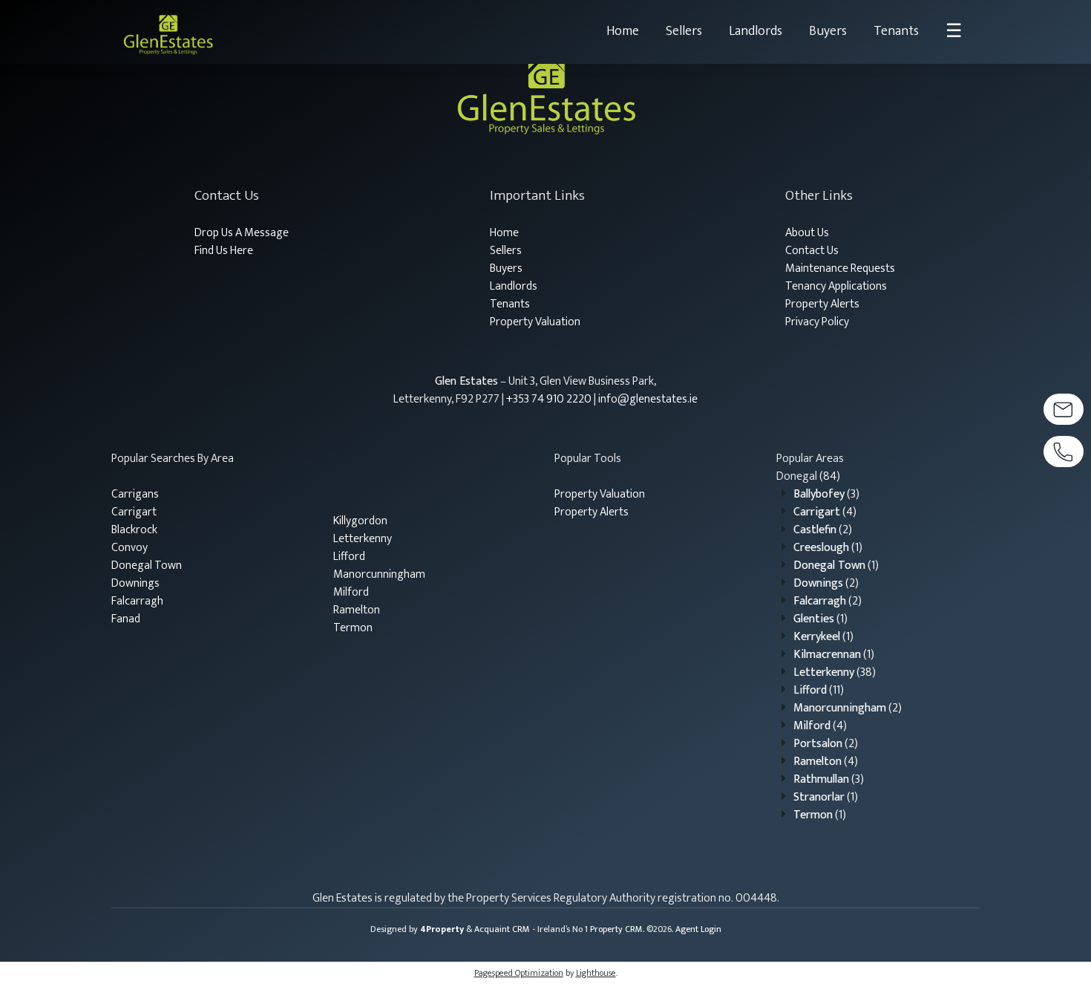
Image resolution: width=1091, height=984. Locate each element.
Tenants (896, 31)
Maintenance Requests (840, 268)
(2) (822, 530)
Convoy (129, 548)
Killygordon (360, 521)
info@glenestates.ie (648, 399)
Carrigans (135, 494)
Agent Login (698, 929)
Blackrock (134, 530)
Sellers (684, 31)
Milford (351, 592)
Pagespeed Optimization (518, 972)
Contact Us (812, 251)
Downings (135, 583)
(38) (834, 672)
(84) (808, 476)
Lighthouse (596, 972)
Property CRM (616, 929)
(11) (818, 690)
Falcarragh (137, 601)
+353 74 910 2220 (549, 399)
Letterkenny (362, 539)
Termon (353, 628)
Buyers (828, 31)
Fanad (125, 619)
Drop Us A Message (241, 233)
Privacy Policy (817, 322)
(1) (827, 548)
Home (622, 31)
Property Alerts (822, 304)
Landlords (755, 31)
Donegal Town (146, 565)
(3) (826, 494)
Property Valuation (535, 322)
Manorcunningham (379, 574)
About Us (807, 233)
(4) (824, 512)
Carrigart (134, 512)
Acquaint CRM (502, 929)
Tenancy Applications (836, 286)
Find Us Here (223, 251)
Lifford (349, 557)
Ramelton (356, 610)
